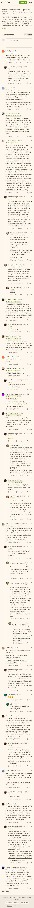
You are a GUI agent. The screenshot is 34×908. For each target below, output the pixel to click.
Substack (9, 906)
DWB (7, 804)
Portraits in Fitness (12, 867)
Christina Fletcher (11, 368)
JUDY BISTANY (10, 299)
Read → (4, 28)
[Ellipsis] (31, 50)
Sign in (30, 2)
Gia (11, 704)
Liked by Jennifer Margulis (14, 53)
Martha (8, 648)
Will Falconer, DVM (12, 524)
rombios (8, 357)
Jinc (7, 88)
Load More (5, 892)
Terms (23, 897)
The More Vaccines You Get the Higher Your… (16, 10)
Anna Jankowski (11, 140)
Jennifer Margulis (5, 12)
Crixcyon (8, 113)
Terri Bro (11, 695)
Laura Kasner (10, 771)
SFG (7, 51)
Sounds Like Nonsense (13, 394)
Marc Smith (9, 336)
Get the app (24, 902)
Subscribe (23, 2)
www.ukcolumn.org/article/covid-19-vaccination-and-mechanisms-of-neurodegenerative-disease (18, 404)
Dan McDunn (10, 413)
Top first (29, 35)
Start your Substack (13, 902)
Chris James (14, 233)
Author (10, 69)
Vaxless (10, 480)
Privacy (19, 897)
